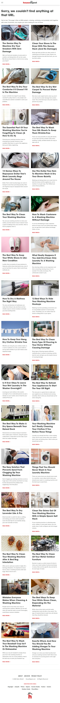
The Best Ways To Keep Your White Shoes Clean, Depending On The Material (44, 602)
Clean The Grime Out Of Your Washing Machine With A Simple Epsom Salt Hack (45, 515)
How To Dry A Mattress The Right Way (13, 300)
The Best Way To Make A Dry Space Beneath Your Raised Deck (14, 426)
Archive (27, 676)
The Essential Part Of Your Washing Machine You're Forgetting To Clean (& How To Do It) (15, 132)
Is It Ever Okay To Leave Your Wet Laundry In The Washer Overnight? (14, 385)
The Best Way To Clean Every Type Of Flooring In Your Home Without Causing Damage (44, 344)
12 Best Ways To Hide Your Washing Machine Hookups (43, 301)
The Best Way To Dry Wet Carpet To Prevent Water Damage (44, 89)
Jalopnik (17, 687)
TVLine (23, 687)
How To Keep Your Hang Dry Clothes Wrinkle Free (14, 341)
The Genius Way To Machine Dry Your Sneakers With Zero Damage (11, 48)
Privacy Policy (36, 676)
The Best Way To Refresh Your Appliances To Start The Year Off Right (44, 386)
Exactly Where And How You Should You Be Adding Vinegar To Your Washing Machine (44, 645)
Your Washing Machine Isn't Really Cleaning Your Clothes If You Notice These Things (43, 428)
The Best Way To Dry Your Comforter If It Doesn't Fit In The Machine (15, 89)
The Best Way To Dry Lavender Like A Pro (12, 512)
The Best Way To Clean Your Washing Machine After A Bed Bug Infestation (13, 558)
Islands (49, 687)
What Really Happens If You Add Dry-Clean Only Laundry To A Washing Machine (44, 259)
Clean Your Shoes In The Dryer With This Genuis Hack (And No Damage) (44, 46)
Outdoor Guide (26, 689)
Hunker (43, 687)
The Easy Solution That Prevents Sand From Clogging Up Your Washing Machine (13, 471)
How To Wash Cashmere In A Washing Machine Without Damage (44, 217)
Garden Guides (35, 687)
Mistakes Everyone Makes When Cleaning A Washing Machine (14, 600)
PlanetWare (35, 689)
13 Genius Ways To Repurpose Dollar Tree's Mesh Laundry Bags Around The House (14, 175)
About (20, 676)
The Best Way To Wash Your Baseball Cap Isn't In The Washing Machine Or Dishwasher (14, 645)
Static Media (20, 679)
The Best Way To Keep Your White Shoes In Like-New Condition (14, 258)
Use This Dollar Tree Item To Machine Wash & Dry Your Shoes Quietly (44, 174)
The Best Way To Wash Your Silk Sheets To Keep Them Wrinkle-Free (44, 130)
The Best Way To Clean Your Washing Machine (13, 216)
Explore (28, 687)
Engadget (10, 687)
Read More (5, 64)
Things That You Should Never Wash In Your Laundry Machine (43, 470)
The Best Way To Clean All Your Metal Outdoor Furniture (43, 557)
